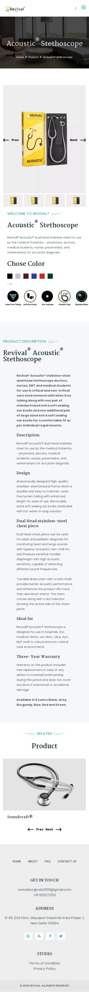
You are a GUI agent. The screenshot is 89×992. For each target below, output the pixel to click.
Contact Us (67, 861)
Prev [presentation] (15, 140)
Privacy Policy (44, 968)
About (33, 861)
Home (20, 57)
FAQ (48, 861)
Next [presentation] (74, 140)
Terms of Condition (44, 963)
